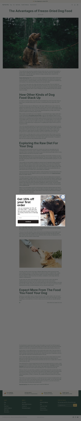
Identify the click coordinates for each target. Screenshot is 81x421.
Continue (28, 221)
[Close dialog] (63, 197)
